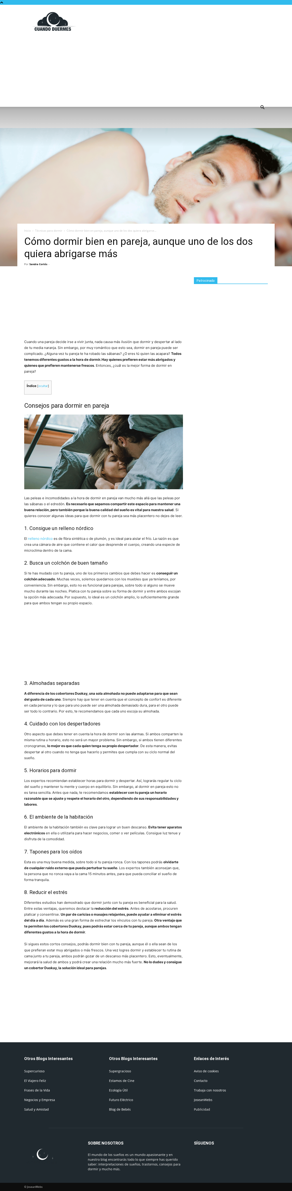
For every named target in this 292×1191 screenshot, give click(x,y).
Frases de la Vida (37, 1090)
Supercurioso (34, 1071)
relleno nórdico (40, 538)
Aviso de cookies (206, 1071)
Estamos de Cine (121, 1080)
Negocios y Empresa (39, 1100)
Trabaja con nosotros (210, 1090)
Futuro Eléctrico (121, 1100)
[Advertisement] (185, 21)
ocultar (43, 386)
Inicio (27, 231)
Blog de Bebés (120, 1109)
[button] (262, 108)
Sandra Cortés (38, 264)
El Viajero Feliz (35, 1080)
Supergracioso (120, 1071)
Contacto (200, 1080)
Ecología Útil (118, 1090)
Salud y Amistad (36, 1109)
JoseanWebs (203, 1100)
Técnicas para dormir (48, 231)
